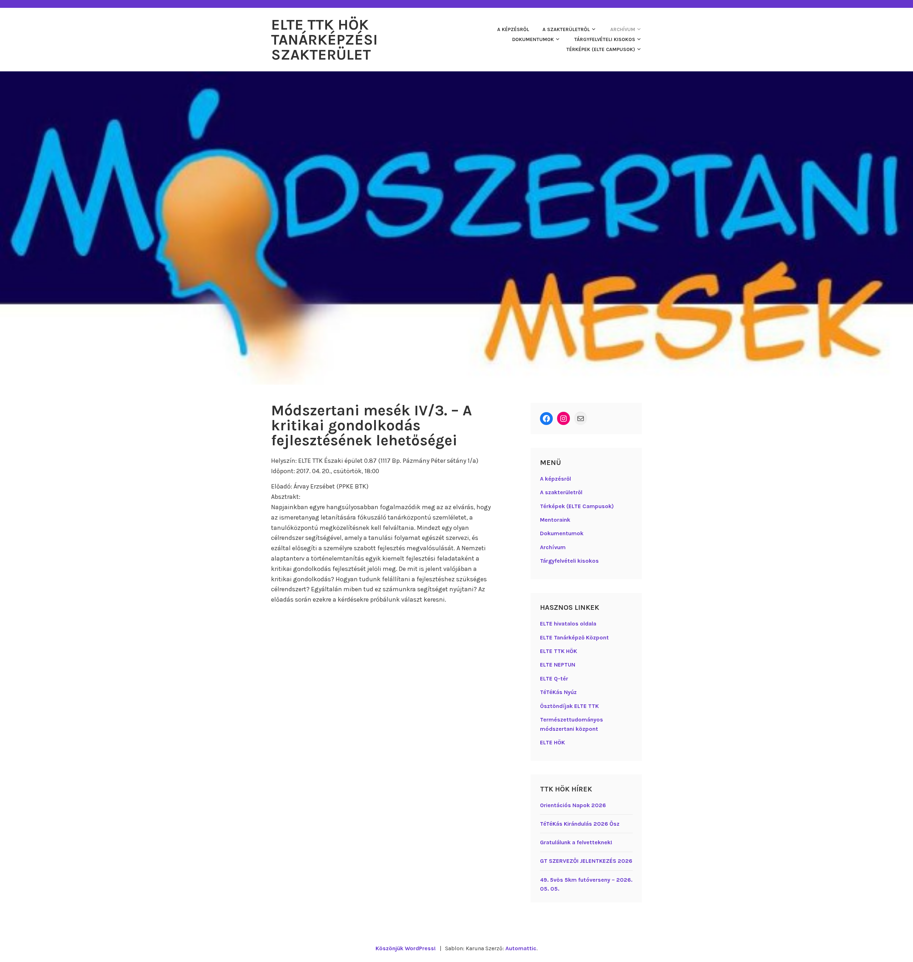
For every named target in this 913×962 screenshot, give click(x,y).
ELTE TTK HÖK (558, 651)
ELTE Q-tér (554, 678)
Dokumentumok (533, 39)
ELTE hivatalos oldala (568, 623)
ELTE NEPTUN (557, 664)
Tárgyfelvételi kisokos (604, 39)
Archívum (622, 29)
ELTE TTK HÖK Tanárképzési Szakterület (324, 40)
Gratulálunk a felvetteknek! (576, 842)
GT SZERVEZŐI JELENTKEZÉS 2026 (586, 860)
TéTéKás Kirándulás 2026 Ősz (579, 823)
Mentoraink (555, 519)
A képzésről (513, 29)
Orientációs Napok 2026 (573, 805)
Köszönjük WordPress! (406, 948)
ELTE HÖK (552, 742)
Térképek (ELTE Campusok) (600, 49)
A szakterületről (566, 29)
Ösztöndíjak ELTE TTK (569, 706)
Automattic (520, 948)
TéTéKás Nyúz (558, 692)
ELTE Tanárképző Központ (574, 637)
